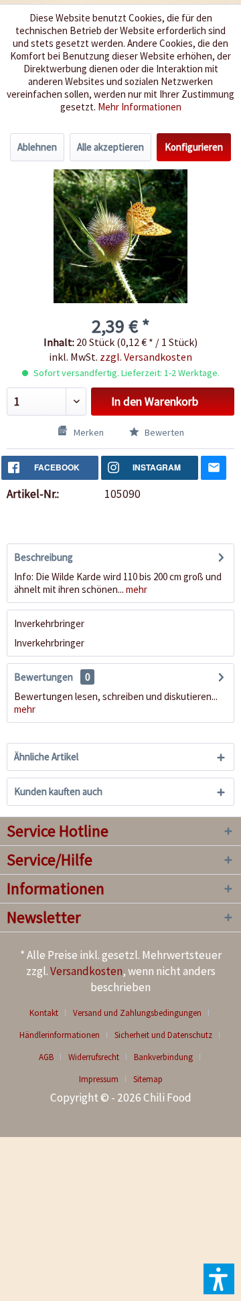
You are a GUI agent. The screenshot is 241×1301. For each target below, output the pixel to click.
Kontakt (43, 1013)
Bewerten (163, 432)
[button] (219, 1279)
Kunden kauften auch (58, 791)
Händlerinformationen (59, 1035)
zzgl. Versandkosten (146, 356)
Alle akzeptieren (110, 147)
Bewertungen (43, 677)
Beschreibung (43, 557)
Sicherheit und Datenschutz (163, 1035)
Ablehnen (37, 147)
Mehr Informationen (139, 106)
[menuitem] (49, 1013)
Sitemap (148, 1079)
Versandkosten (86, 971)
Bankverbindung (163, 1057)
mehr (135, 589)
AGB (46, 1057)
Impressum (98, 1079)
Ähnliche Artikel (46, 756)
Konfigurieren (194, 147)
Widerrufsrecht (93, 1057)
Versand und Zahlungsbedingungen (137, 1013)
